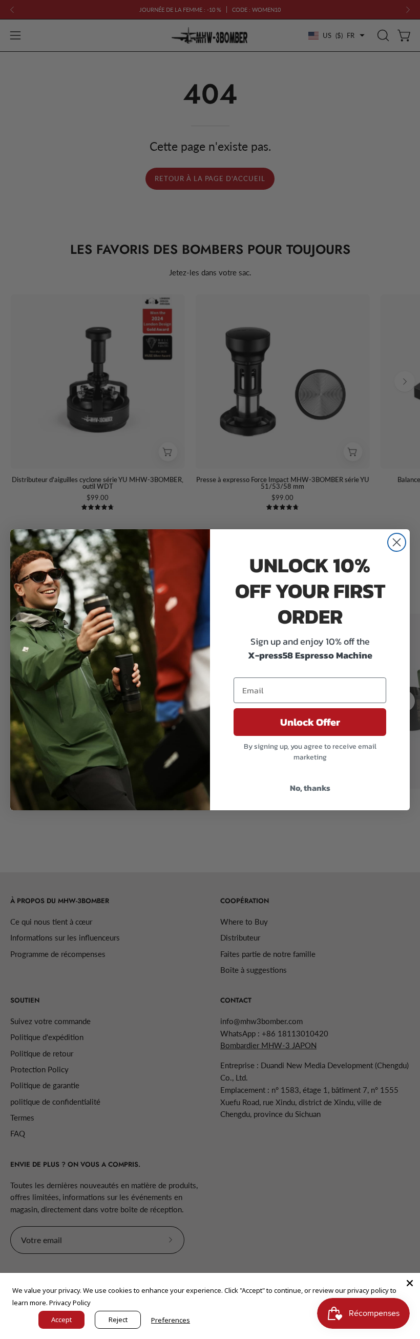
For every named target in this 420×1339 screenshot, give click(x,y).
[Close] (410, 1283)
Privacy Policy (70, 1302)
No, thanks (310, 788)
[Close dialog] (397, 542)
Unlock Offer (310, 722)
